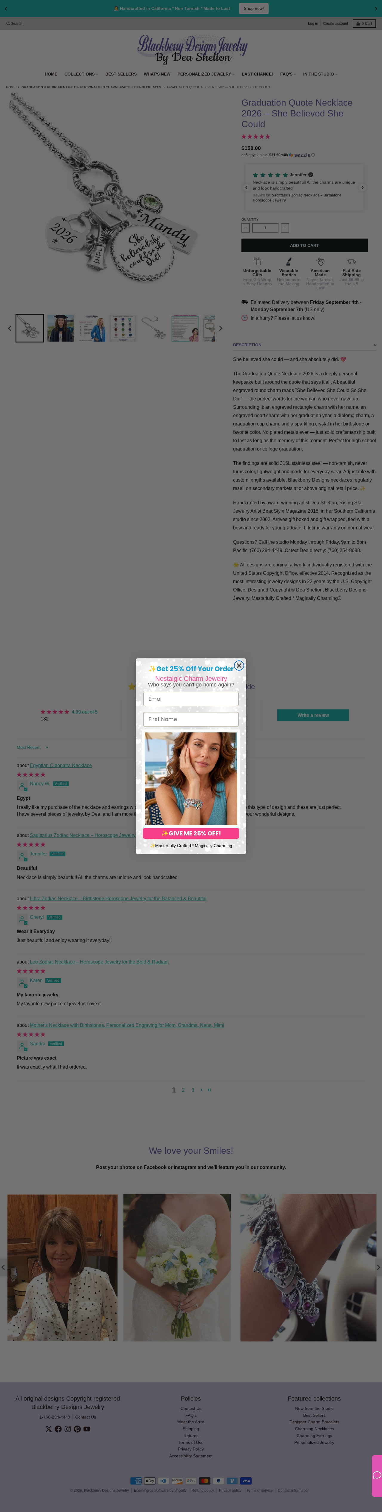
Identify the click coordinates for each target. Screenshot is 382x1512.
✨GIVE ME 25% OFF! (191, 833)
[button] (191, 778)
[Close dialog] (239, 665)
